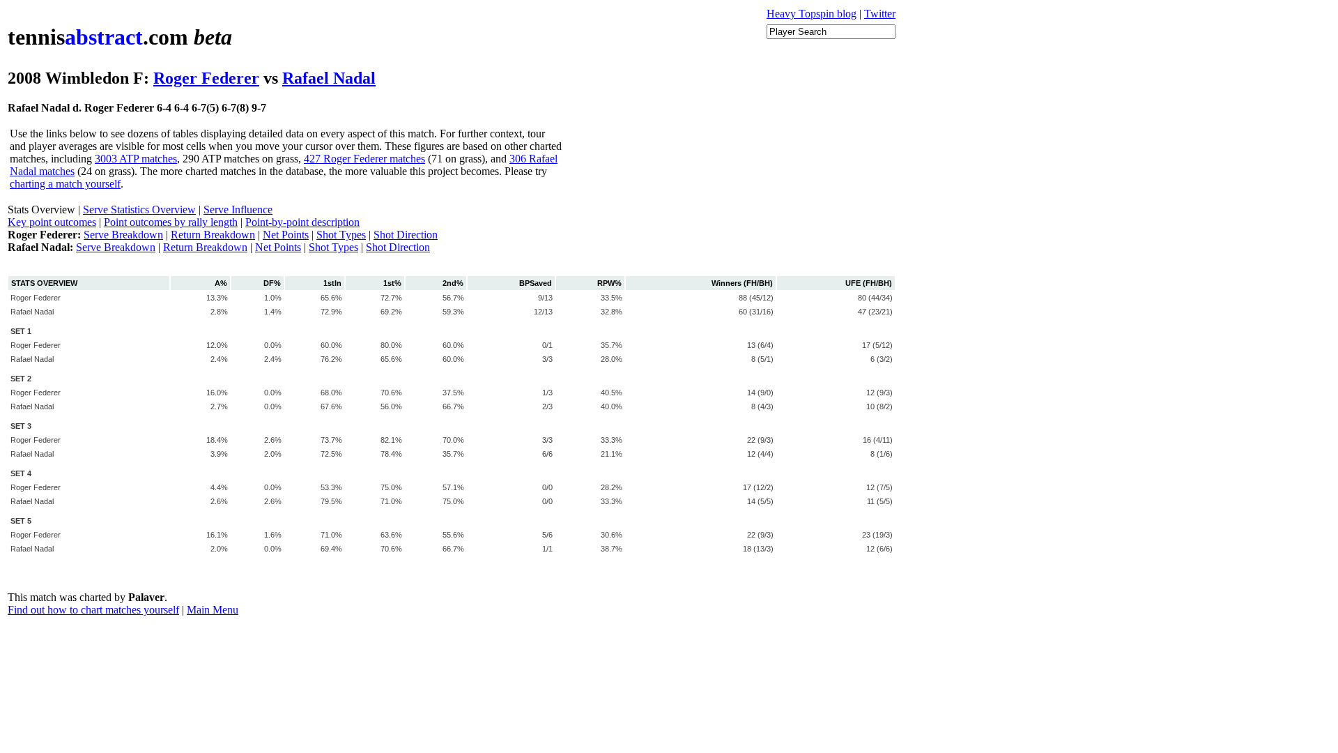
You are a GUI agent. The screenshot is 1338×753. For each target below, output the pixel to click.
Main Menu (212, 610)
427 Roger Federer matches (364, 159)
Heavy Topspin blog (811, 14)
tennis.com (120, 37)
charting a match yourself (65, 184)
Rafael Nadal (329, 78)
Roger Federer (206, 78)
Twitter (879, 14)
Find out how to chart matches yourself (93, 610)
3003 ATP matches (136, 159)
